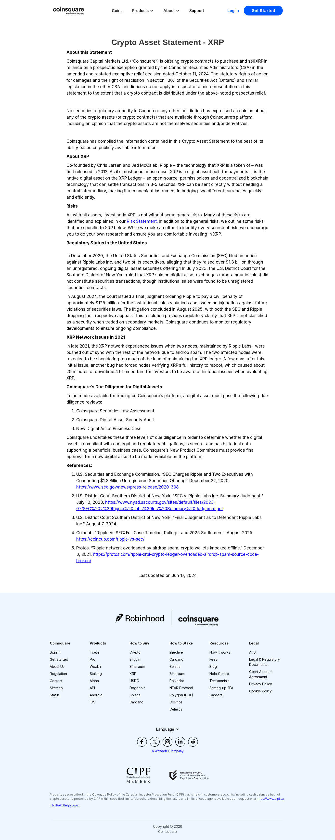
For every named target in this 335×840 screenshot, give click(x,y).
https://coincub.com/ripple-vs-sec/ (110, 539)
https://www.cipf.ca (270, 798)
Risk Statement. (142, 221)
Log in (233, 10)
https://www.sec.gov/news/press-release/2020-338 (127, 487)
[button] (142, 10)
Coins (117, 10)
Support (196, 10)
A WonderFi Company (167, 751)
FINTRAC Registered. (65, 805)
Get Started (263, 10)
